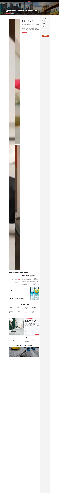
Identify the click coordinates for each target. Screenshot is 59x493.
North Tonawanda (19, 315)
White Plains (26, 308)
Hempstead (33, 308)
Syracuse (10, 307)
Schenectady (10, 308)
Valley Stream (11, 311)
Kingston (33, 312)
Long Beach (18, 311)
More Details (24, 32)
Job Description (44, 29)
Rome (25, 311)
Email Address (43, 20)
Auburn (25, 315)
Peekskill (26, 312)
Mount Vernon (34, 307)
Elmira (10, 312)
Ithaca (33, 311)
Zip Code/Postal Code (44, 26)
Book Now (45, 35)
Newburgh (18, 312)
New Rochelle (26, 307)
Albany (18, 307)
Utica (17, 308)
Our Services (12, 13)
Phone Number (43, 23)
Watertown (33, 315)
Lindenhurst (10, 315)
